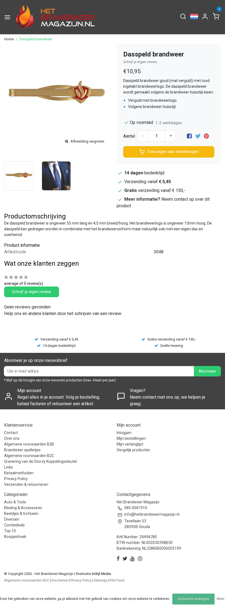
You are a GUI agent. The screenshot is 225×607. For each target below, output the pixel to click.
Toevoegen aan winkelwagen (172, 151)
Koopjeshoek (15, 536)
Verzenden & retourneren (26, 484)
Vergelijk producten (133, 450)
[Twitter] (198, 136)
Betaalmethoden (18, 473)
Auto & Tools (15, 502)
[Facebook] (189, 136)
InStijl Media (101, 574)
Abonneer (207, 371)
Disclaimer (60, 580)
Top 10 (10, 531)
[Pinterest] (206, 136)
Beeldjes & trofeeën (21, 513)
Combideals (14, 525)
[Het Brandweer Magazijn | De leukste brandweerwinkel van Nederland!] (54, 17)
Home (9, 39)
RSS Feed (116, 580)
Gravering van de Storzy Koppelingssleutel (40, 461)
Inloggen (124, 432)
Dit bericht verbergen (193, 599)
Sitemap (100, 580)
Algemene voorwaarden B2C (29, 455)
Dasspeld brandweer (35, 39)
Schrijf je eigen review (140, 62)
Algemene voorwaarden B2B (29, 444)
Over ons (11, 438)
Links (8, 467)
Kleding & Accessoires (23, 508)
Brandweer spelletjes (22, 450)
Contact (11, 432)
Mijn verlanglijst (130, 444)
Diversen (11, 519)
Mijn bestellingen (131, 438)
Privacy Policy (16, 478)
